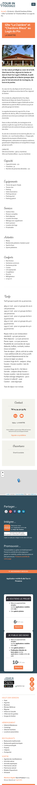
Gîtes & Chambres (10, 729)
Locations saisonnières (11, 732)
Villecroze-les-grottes (11, 714)
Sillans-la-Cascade (10, 711)
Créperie (6, 750)
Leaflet (8, 494)
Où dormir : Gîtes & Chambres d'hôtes (19, 11)
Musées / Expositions (10, 770)
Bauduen (7, 705)
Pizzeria (6, 748)
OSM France (34, 494)
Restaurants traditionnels (12, 741)
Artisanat (7, 772)
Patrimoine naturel (10, 768)
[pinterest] (10, 512)
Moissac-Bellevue (9, 707)
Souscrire (18, 627)
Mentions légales (9, 778)
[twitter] (19, 512)
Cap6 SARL (19, 780)
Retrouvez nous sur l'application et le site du (18, 527)
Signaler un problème (18, 435)
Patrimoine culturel (10, 766)
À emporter (7, 752)
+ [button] (2, 472)
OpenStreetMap (20, 494)
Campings (7, 727)
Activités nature (9, 761)
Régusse (6, 709)
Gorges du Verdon (10, 716)
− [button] (2, 475)
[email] (6, 512)
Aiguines (7, 703)
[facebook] (15, 512)
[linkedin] (23, 512)
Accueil (3, 11)
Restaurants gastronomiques (13, 743)
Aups (5, 700)
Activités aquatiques (10, 763)
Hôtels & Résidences (10, 725)
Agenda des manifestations (13, 759)
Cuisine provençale (10, 745)
